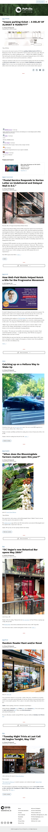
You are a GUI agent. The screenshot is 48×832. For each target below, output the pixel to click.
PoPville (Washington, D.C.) (37, 816)
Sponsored (5, 274)
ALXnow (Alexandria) (36, 810)
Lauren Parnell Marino (11, 512)
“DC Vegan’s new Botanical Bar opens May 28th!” (20, 551)
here (22, 429)
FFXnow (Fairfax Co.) (36, 812)
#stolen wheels (6, 440)
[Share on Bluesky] (40, 70)
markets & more (7, 523)
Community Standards (23, 810)
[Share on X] (37, 70)
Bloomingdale (5, 451)
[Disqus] (23, 112)
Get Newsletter (40, 1)
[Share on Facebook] (33, 70)
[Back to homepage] (4, 2)
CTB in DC (8, 694)
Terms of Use (21, 823)
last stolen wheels (18, 427)
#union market (6, 794)
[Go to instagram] (8, 823)
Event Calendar (21, 814)
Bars (3, 546)
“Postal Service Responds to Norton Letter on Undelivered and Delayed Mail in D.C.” (23, 183)
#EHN (4, 258)
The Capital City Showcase (8, 782)
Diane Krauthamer (20, 776)
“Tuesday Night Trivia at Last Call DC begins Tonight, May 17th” (21, 738)
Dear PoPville (5, 18)
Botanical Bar (7, 624)
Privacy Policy (21, 821)
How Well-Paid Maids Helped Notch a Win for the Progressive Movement (23, 279)
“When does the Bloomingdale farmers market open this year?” (21, 455)
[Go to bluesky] (11, 823)
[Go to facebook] (5, 823)
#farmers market (7, 531)
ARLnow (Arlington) (35, 808)
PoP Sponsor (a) (8, 283)
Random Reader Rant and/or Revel (22, 643)
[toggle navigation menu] (46, 2)
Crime (3, 361)
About (19, 808)
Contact (20, 812)
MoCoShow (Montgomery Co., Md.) (39, 814)
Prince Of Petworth (9, 27)
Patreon (20, 818)
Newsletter (20, 816)
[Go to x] (2, 823)
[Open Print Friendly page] (43, 70)
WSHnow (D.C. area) (35, 821)
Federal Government (7, 177)
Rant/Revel (5, 639)
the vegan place (26, 620)
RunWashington (34, 818)
